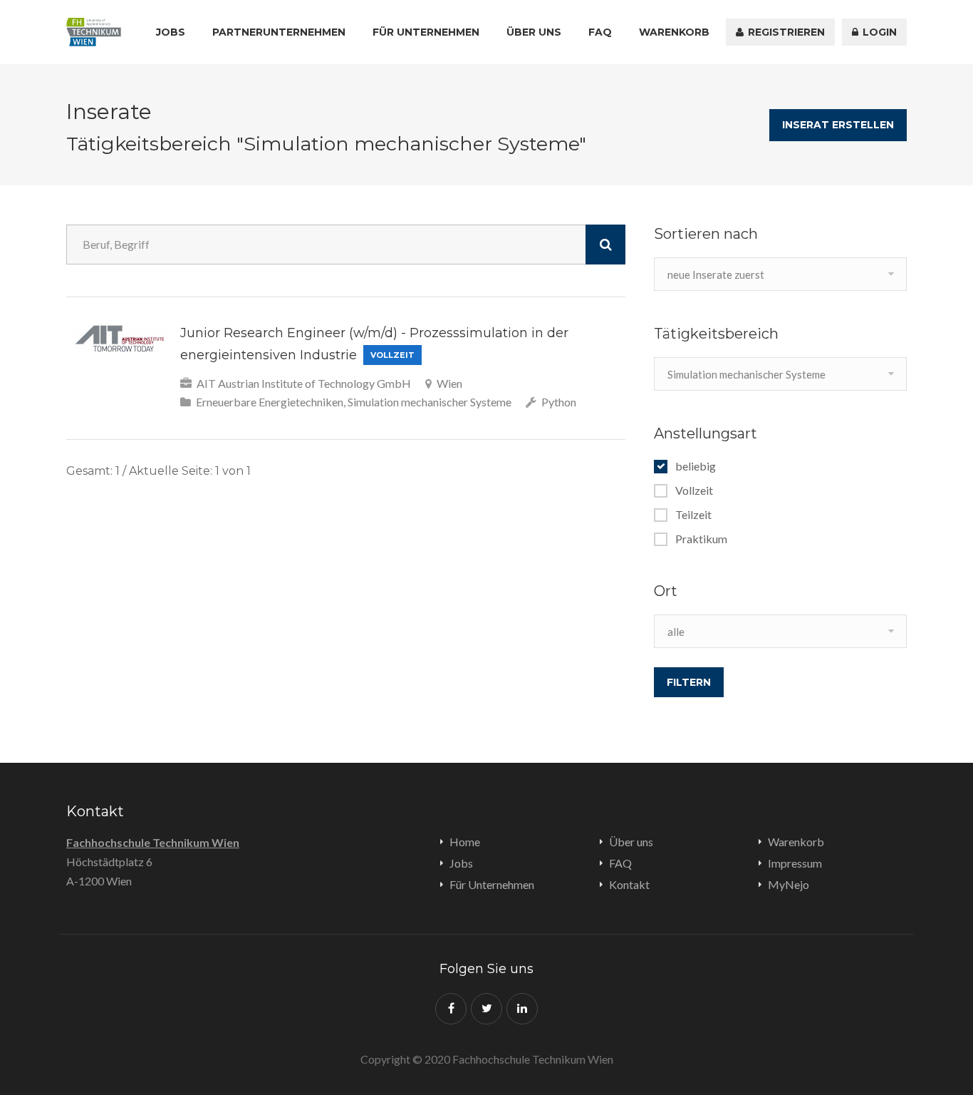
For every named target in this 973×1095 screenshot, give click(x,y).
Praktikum (701, 539)
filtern (689, 682)
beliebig (695, 466)
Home (464, 841)
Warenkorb (674, 32)
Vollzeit (694, 490)
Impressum (795, 863)
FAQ (600, 32)
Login (878, 32)
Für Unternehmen (426, 32)
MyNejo (788, 884)
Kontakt (629, 884)
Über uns (533, 32)
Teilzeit (693, 514)
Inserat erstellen (838, 124)
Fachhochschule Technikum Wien (152, 842)
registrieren (785, 32)
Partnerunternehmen (278, 32)
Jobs (170, 32)
